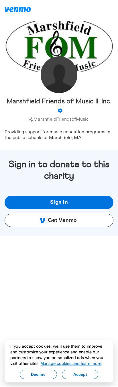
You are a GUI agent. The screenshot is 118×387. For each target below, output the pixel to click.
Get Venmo (62, 220)
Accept (80, 374)
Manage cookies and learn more (70, 363)
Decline (38, 374)
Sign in (59, 202)
